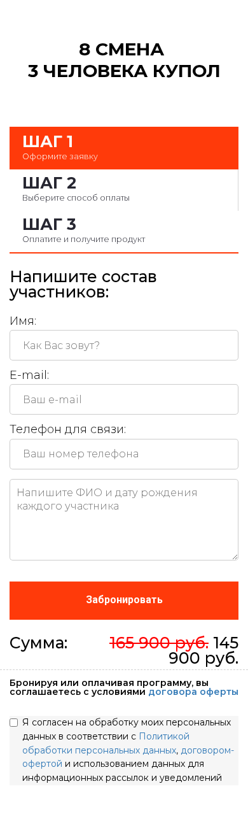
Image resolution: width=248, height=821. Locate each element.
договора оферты (193, 691)
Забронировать (124, 600)
